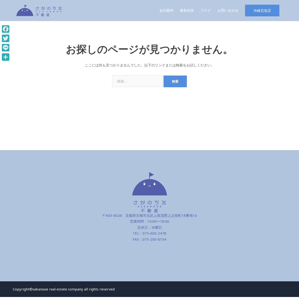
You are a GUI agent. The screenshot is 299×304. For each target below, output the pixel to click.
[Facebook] (5, 29)
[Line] (5, 47)
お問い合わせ (227, 10)
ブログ (205, 10)
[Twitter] (5, 38)
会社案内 (166, 10)
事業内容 (187, 10)
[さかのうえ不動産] (39, 10)
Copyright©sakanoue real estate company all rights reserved (64, 289)
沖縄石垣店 (262, 10)
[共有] (5, 57)
